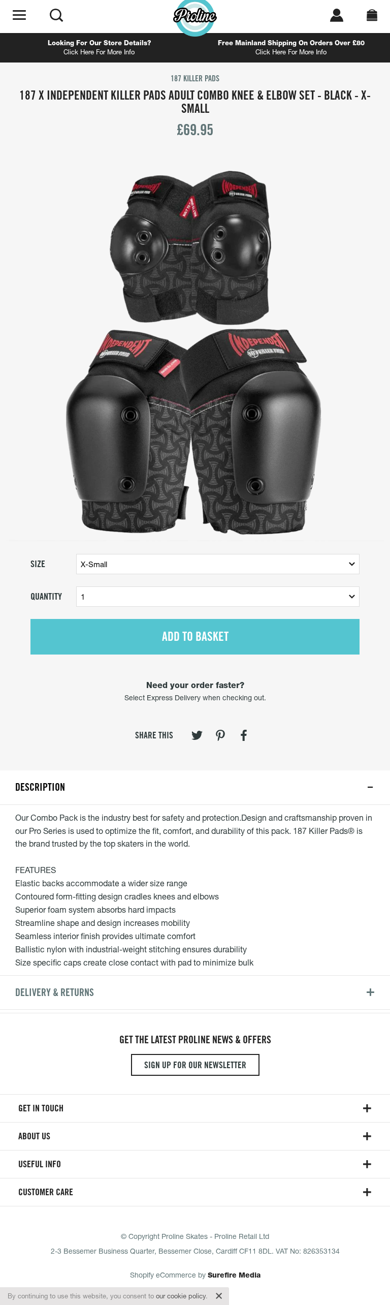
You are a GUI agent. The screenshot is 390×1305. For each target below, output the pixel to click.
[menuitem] (197, 737)
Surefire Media (234, 1275)
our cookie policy (181, 1296)
